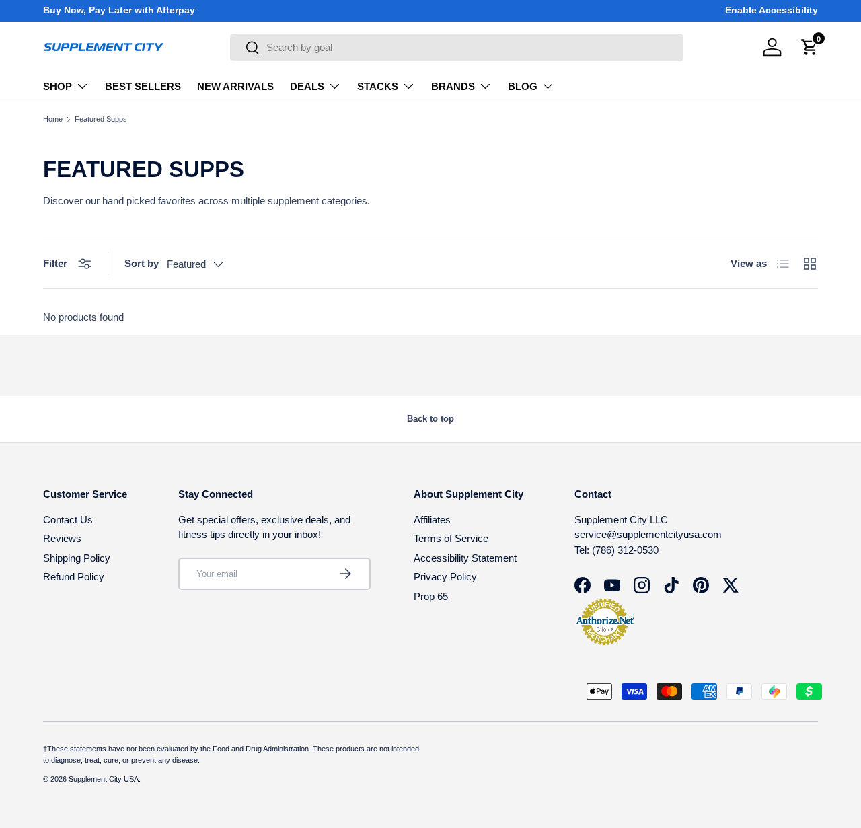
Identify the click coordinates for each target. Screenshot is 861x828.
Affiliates (432, 519)
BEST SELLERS (143, 86)
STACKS (377, 86)
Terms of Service (451, 538)
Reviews (62, 538)
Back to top (430, 419)
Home (53, 119)
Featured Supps (101, 119)
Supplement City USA (104, 779)
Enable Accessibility (771, 10)
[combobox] (456, 47)
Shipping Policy (76, 558)
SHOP (57, 86)
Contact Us (68, 519)
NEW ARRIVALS (235, 86)
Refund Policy (73, 576)
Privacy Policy (445, 576)
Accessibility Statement (465, 558)
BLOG (522, 86)
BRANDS (453, 86)
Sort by (141, 263)
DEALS (307, 86)
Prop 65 (431, 596)
